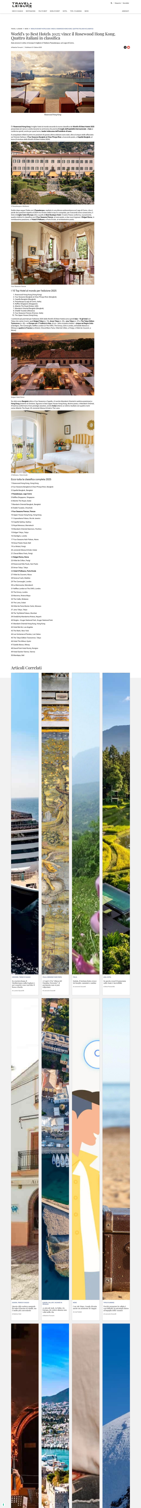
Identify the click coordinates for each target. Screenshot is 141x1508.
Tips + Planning (76, 11)
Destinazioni (30, 11)
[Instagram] (125, 47)
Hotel (65, 11)
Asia (104, 977)
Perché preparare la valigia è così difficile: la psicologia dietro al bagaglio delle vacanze (116, 1308)
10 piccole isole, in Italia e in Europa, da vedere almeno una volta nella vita (55, 1310)
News (87, 11)
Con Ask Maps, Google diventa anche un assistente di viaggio (85, 1307)
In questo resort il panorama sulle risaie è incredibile (114, 982)
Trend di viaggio (25, 977)
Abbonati (125, 11)
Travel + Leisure (16, 29)
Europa (14, 1302)
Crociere (15, 977)
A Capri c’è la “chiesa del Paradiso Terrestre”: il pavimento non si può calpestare (52, 984)
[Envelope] (128, 47)
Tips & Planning (108, 1302)
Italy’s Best (42, 11)
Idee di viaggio (17, 11)
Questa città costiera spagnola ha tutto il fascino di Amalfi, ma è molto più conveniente (24, 1308)
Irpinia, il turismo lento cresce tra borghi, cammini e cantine (85, 982)
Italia (45, 977)
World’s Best (55, 11)
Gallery (51, 1302)
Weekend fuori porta (54, 977)
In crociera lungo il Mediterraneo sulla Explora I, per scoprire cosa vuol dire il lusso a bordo (23, 984)
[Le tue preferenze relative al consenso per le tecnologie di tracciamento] (3, 1504)
